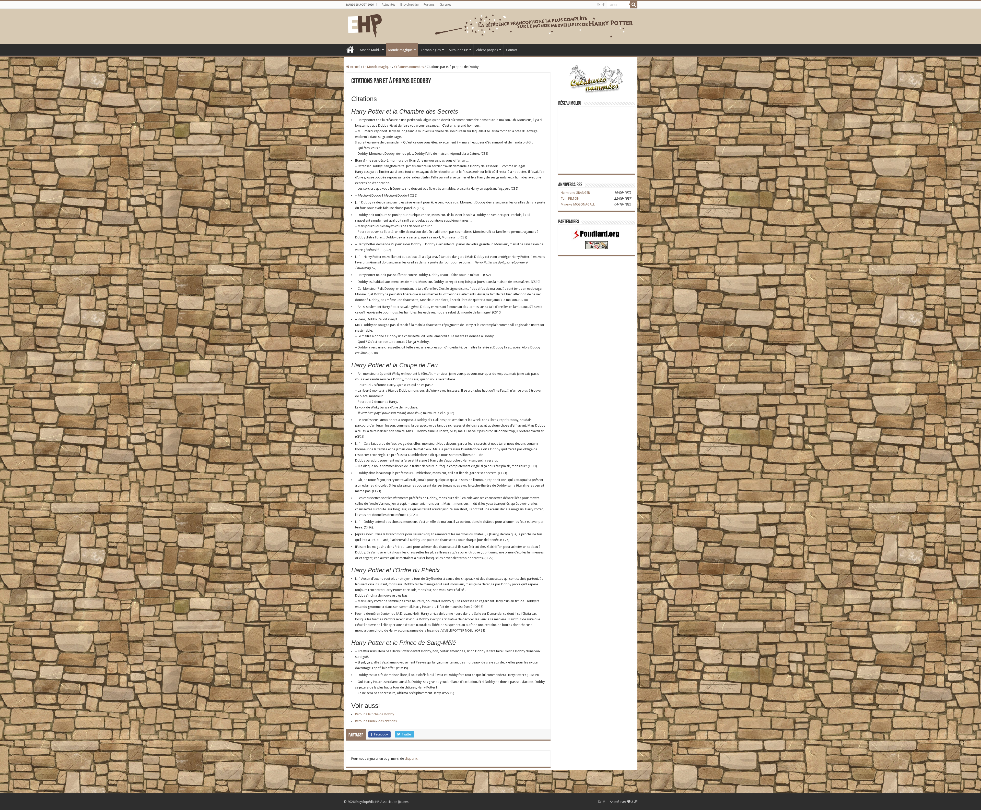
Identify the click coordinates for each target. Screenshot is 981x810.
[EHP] (364, 25)
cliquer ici (411, 758)
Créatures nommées (409, 67)
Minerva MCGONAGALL (578, 204)
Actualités (388, 4)
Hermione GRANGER (575, 193)
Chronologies (431, 50)
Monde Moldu (370, 50)
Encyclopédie (409, 4)
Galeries (445, 4)
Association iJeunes (394, 802)
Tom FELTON (570, 198)
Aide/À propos (487, 50)
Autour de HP (458, 50)
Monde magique (400, 50)
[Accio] (633, 4)
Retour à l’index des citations (376, 721)
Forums (429, 4)
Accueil (350, 49)
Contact (511, 50)
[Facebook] (603, 5)
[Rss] (599, 5)
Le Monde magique (377, 67)
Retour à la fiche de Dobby (374, 714)
